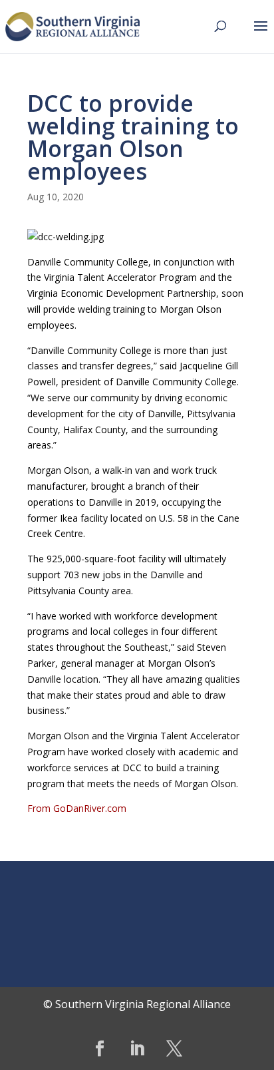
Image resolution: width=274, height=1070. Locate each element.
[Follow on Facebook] (100, 1049)
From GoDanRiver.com (76, 808)
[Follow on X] (174, 1049)
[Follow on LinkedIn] (137, 1049)
